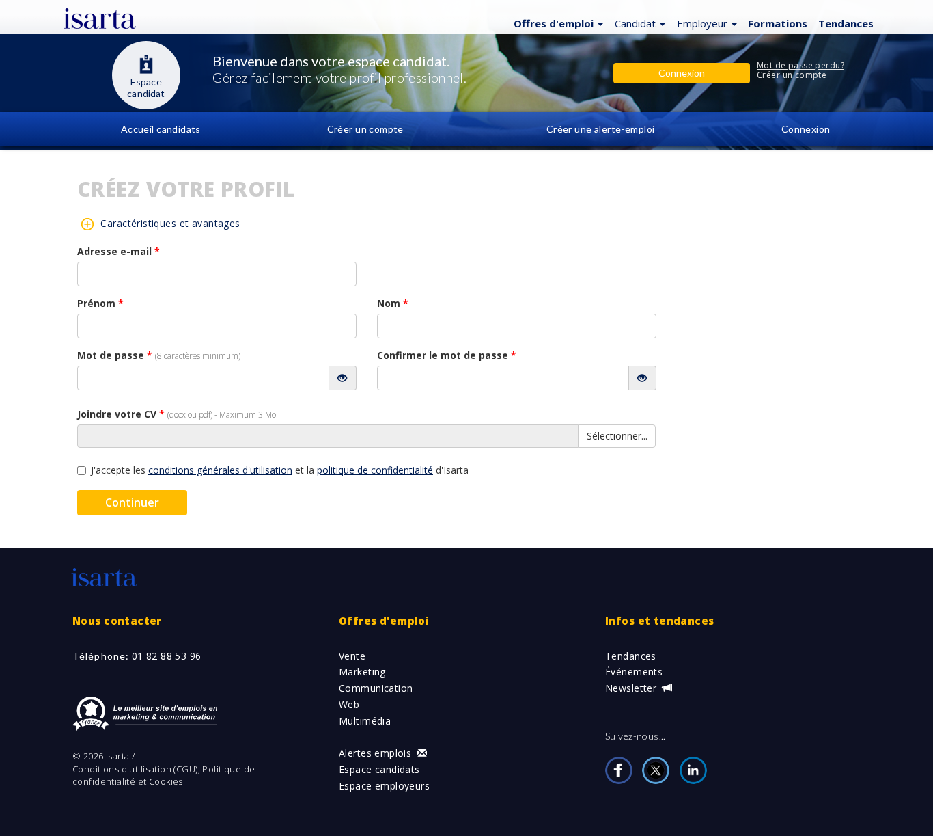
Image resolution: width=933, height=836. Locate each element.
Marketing (362, 671)
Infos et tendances (659, 621)
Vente (352, 655)
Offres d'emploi (384, 621)
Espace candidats (379, 769)
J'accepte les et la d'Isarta (280, 469)
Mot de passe (158, 355)
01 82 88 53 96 (166, 655)
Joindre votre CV (177, 413)
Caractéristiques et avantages (170, 223)
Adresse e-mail (118, 251)
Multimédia (365, 720)
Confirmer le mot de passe (446, 355)
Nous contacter (117, 621)
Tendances (630, 655)
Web (349, 704)
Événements (634, 671)
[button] (557, 23)
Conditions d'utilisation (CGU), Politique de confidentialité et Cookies (163, 775)
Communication (376, 688)
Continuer (132, 502)
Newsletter (632, 688)
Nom (392, 303)
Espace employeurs (384, 785)
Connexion (806, 129)
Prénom (100, 303)
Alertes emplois (377, 752)
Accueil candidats (161, 129)
